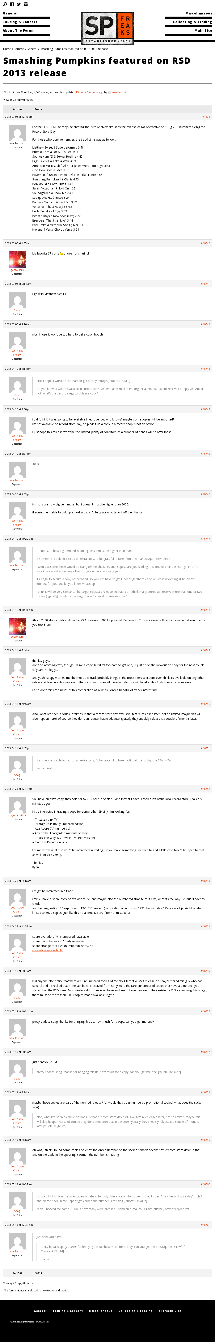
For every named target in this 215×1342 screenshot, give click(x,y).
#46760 (205, 1184)
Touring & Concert (20, 22)
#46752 (205, 789)
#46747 (205, 538)
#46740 (205, 243)
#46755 (205, 971)
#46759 (205, 1140)
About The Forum (19, 30)
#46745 (205, 454)
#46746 (205, 494)
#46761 (205, 1225)
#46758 (205, 1092)
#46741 (205, 284)
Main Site (203, 30)
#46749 (205, 650)
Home (7, 49)
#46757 (205, 1052)
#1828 (206, 117)
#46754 (205, 926)
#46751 (205, 748)
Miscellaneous (198, 13)
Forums (19, 49)
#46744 (205, 409)
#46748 (205, 610)
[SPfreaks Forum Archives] (107, 28)
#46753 (205, 881)
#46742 (205, 324)
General (10, 13)
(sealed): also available (47, 950)
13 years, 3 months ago (90, 92)
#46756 (205, 1011)
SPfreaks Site (170, 1311)
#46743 (205, 369)
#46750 (205, 704)
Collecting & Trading (192, 22)
